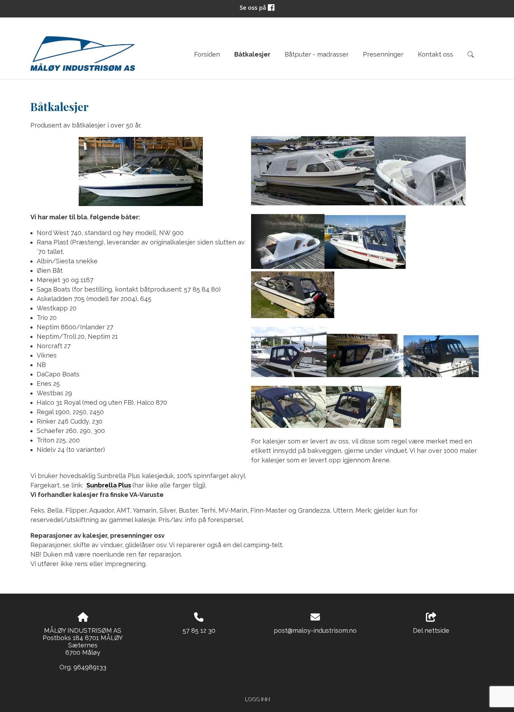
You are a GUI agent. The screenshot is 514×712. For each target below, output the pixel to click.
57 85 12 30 (199, 630)
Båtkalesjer (252, 54)
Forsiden (207, 54)
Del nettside (431, 630)
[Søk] (470, 54)
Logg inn (257, 699)
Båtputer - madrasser (317, 54)
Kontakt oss (435, 54)
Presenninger (383, 54)
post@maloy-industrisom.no (315, 630)
